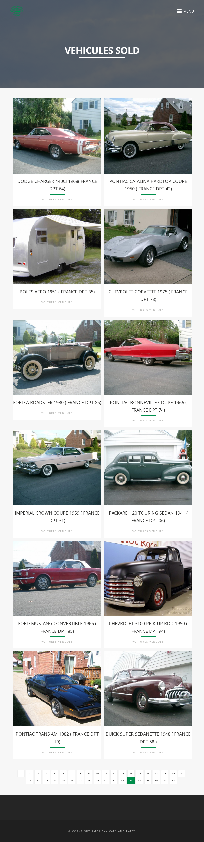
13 (122, 773)
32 (122, 780)
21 (29, 780)
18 (164, 773)
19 (173, 773)
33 (131, 780)
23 (46, 780)
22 (38, 780)
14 (131, 773)
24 (54, 780)
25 (63, 780)
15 (139, 773)
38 (173, 780)
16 (148, 773)
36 (156, 780)
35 (148, 780)
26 (71, 780)
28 (88, 780)
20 (181, 773)
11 (105, 773)
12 (114, 773)
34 (139, 780)
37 (164, 780)
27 (80, 780)
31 (114, 780)
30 (105, 780)
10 (97, 773)
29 (97, 780)
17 (156, 773)
